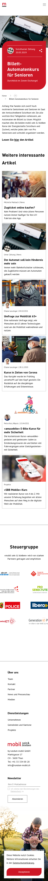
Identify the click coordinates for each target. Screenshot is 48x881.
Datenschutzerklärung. (23, 862)
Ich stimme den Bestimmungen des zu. (25, 790)
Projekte (12, 730)
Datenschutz (16, 791)
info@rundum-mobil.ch (19, 765)
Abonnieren (17, 798)
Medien (11, 699)
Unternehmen (14, 719)
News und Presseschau (19, 694)
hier (16, 139)
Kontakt (11, 684)
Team (10, 678)
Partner (11, 689)
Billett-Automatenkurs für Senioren (24, 99)
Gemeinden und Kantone (19, 724)
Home (4, 96)
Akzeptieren (24, 871)
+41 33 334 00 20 (21, 761)
